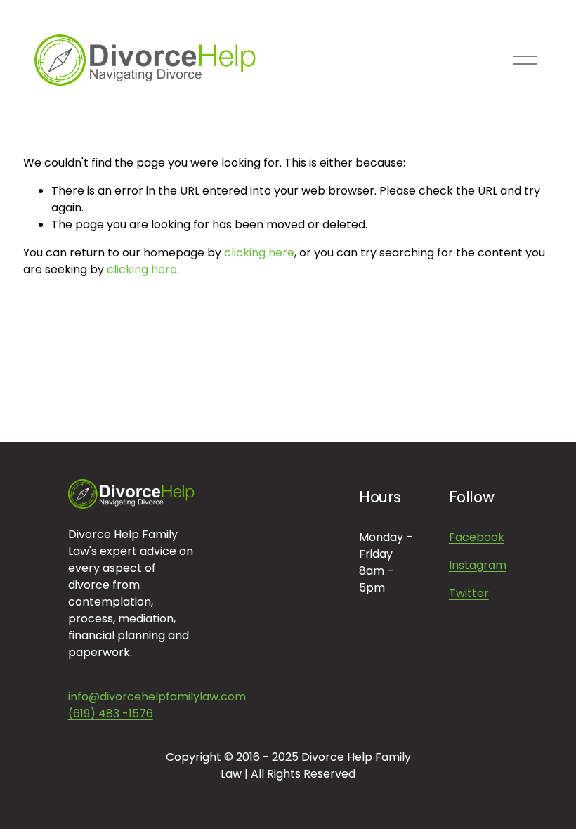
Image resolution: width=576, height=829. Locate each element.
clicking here (259, 252)
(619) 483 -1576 (110, 713)
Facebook (476, 537)
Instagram (477, 565)
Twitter (469, 593)
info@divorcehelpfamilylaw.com (157, 696)
